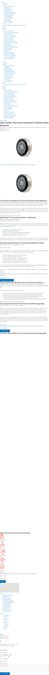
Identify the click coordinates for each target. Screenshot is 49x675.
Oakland (5, 628)
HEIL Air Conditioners (8, 48)
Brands (4, 29)
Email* (1, 661)
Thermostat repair (6, 605)
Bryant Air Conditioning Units (10, 36)
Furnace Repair (7, 19)
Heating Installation (8, 9)
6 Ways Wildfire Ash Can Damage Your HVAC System (15, 25)
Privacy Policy (3, 647)
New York (6, 626)
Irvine (5, 621)
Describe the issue (4, 663)
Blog (3, 23)
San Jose (6, 622)
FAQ (3, 26)
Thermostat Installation (8, 18)
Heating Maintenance (8, 10)
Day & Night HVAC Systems (9, 41)
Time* (1, 656)
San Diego (6, 625)
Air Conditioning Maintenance (10, 13)
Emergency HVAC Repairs (9, 6)
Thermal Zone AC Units (9, 58)
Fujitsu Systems (7, 44)
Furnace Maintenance (8, 22)
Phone (1, 277)
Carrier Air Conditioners (9, 38)
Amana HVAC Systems (8, 31)
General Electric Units (8, 45)
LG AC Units (6, 51)
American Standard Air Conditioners (11, 32)
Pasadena (6, 619)
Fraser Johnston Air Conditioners (10, 42)
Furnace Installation (8, 20)
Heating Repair (7, 7)
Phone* (1, 658)
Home (4, 2)
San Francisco (7, 623)
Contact (4, 28)
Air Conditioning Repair (8, 15)
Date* (1, 654)
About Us (6, 3)
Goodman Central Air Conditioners (11, 47)
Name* (1, 652)
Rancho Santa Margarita (8, 164)
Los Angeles (6, 615)
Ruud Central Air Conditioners (10, 55)
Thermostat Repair (8, 16)
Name (1, 575)
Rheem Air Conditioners (9, 54)
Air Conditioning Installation (9, 12)
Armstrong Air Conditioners (9, 35)
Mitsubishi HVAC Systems (9, 52)
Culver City (6, 616)
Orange (5, 618)
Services (4, 5)
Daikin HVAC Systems (8, 39)
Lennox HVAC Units (8, 49)
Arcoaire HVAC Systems (9, 34)
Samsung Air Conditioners (9, 57)
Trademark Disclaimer (11, 647)
